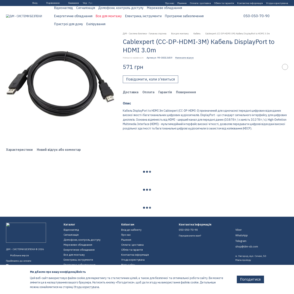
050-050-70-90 (256, 16)
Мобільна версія (19, 255)
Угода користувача (277, 3)
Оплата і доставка (200, 3)
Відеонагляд (63, 8)
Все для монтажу (109, 16)
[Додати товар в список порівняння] (275, 67)
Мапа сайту (128, 264)
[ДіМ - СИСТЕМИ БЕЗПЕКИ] (26, 232)
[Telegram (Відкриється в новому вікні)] (12, 3)
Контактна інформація (250, 3)
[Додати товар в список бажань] (285, 67)
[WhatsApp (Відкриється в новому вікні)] (22, 3)
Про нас (169, 3)
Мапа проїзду (243, 259)
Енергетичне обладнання (73, 16)
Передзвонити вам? (190, 235)
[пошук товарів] (226, 16)
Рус (90, 3)
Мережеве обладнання (164, 8)
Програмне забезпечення (184, 16)
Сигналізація (85, 8)
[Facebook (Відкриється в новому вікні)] (7, 3)
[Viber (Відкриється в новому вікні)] (17, 3)
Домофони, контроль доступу (121, 8)
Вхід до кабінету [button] (131, 229)
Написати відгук (184, 57)
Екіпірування (95, 24)
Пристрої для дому (68, 24)
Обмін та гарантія (224, 3)
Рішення (182, 3)
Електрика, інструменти (143, 16)
